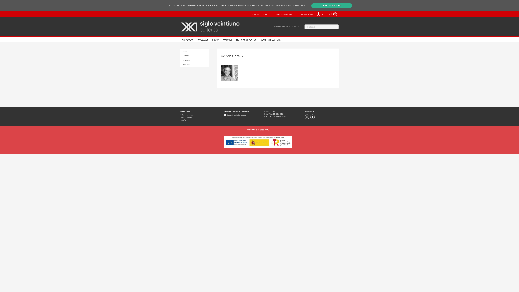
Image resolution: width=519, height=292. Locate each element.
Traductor (186, 65)
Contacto (295, 27)
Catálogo (187, 40)
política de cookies (298, 5)
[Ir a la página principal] (210, 26)
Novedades (202, 40)
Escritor (185, 56)
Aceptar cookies (331, 5)
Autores (227, 40)
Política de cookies (273, 114)
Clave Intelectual (270, 40)
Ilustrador (186, 60)
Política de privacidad (275, 117)
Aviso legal (269, 111)
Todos (184, 51)
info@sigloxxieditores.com (236, 115)
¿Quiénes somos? (281, 27)
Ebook (215, 40)
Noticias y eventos (246, 40)
